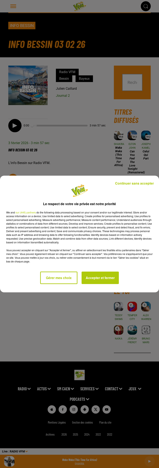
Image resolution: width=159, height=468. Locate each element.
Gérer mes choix (59, 277)
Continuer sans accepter (134, 183)
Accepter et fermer (100, 277)
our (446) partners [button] (26, 212)
